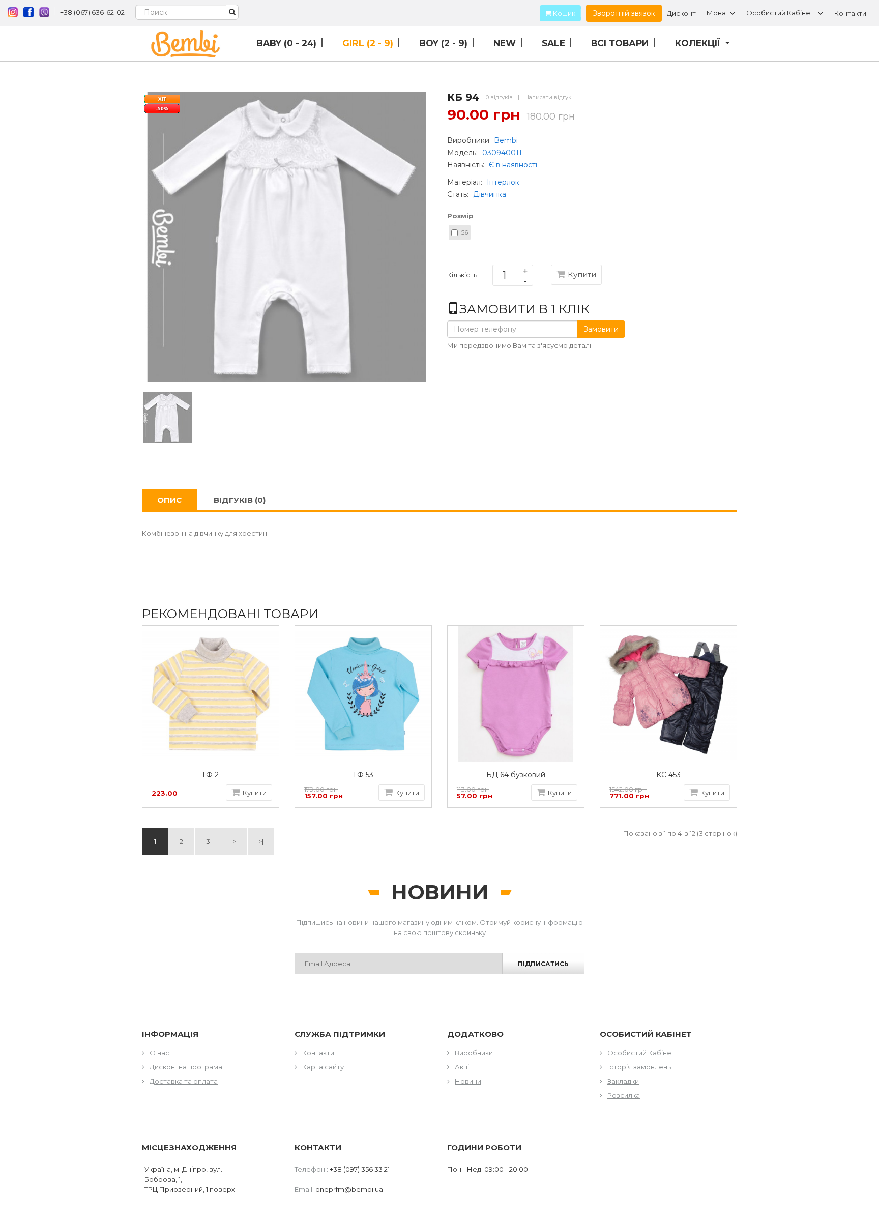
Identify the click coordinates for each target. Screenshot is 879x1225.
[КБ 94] (167, 417)
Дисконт (681, 13)
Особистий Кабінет (641, 1052)
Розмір (460, 216)
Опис (169, 500)
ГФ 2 (210, 775)
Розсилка (623, 1095)
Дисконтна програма (186, 1067)
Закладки (623, 1081)
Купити (582, 274)
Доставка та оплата (184, 1081)
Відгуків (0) (240, 500)
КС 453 (668, 775)
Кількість (462, 277)
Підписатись (543, 964)
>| (260, 841)
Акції (463, 1067)
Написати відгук (547, 97)
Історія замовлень (639, 1067)
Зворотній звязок (624, 13)
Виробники (474, 1052)
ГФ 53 (363, 775)
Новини (468, 1081)
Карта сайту (323, 1067)
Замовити (601, 329)
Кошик (563, 13)
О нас (159, 1052)
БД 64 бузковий (515, 775)
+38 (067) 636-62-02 (92, 12)
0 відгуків (499, 97)
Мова (716, 13)
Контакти (850, 13)
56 (464, 232)
